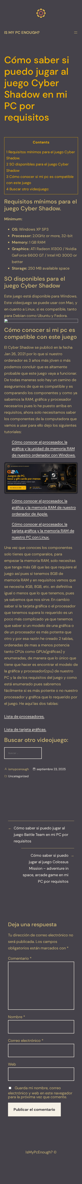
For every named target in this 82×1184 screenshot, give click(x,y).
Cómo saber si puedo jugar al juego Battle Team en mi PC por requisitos (41, 835)
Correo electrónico (25, 1040)
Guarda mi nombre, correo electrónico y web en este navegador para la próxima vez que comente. (40, 1092)
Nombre (16, 1016)
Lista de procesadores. (24, 716)
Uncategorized (18, 776)
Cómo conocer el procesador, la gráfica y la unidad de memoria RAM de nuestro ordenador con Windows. (44, 449)
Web (12, 1064)
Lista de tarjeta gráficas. (25, 729)
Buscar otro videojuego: (27, 189)
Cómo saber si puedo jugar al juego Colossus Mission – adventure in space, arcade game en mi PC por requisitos (45, 868)
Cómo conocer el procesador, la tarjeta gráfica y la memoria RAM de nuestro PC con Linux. (43, 531)
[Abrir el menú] (75, 32)
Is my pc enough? (22, 32)
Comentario (20, 958)
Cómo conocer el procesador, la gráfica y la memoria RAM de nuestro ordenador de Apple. (44, 507)
